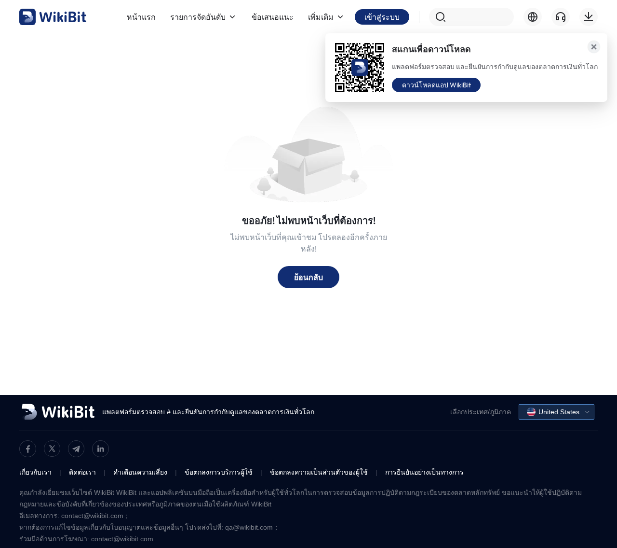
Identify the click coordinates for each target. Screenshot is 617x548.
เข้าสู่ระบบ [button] (382, 17)
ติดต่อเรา (82, 472)
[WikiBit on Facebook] (27, 448)
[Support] (560, 17)
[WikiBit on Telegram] (76, 448)
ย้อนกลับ (308, 277)
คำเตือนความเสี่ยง (140, 472)
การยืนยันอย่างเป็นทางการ (424, 472)
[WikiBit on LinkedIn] (100, 448)
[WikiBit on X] (52, 448)
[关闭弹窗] (594, 47)
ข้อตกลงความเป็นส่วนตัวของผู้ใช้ (319, 472)
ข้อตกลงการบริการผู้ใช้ (219, 472)
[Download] (588, 17)
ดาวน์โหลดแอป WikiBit (436, 85)
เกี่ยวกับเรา (35, 472)
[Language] (532, 17)
